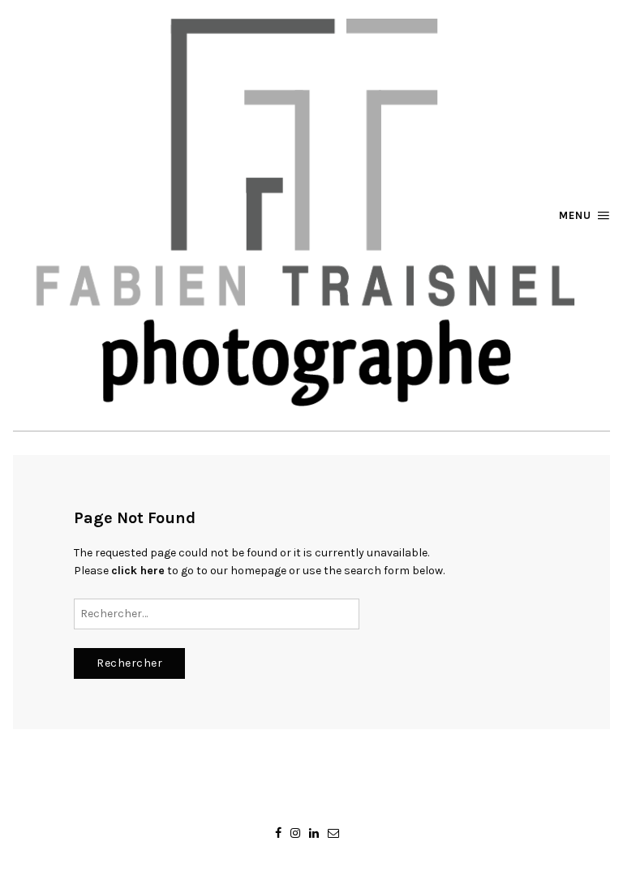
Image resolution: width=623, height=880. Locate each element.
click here (138, 570)
